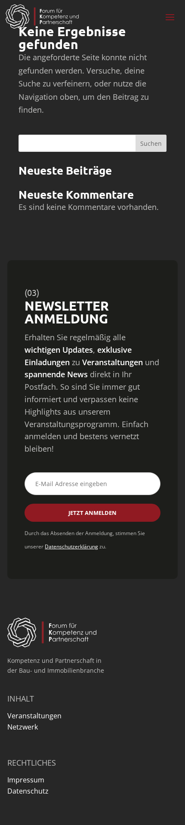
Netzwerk (22, 727)
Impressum (25, 780)
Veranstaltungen (34, 715)
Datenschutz (28, 791)
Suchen (151, 143)
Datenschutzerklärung (71, 546)
